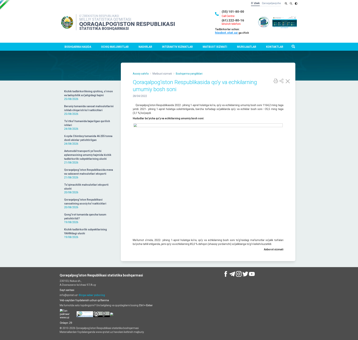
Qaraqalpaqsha (271, 3)
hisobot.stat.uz (226, 32)
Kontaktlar (274, 46)
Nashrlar (145, 46)
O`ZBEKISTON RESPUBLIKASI (99, 16)
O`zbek (255, 3)
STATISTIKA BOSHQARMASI (104, 28)
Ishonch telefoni (231, 23)
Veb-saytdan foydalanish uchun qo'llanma (84, 300)
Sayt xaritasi (67, 290)
